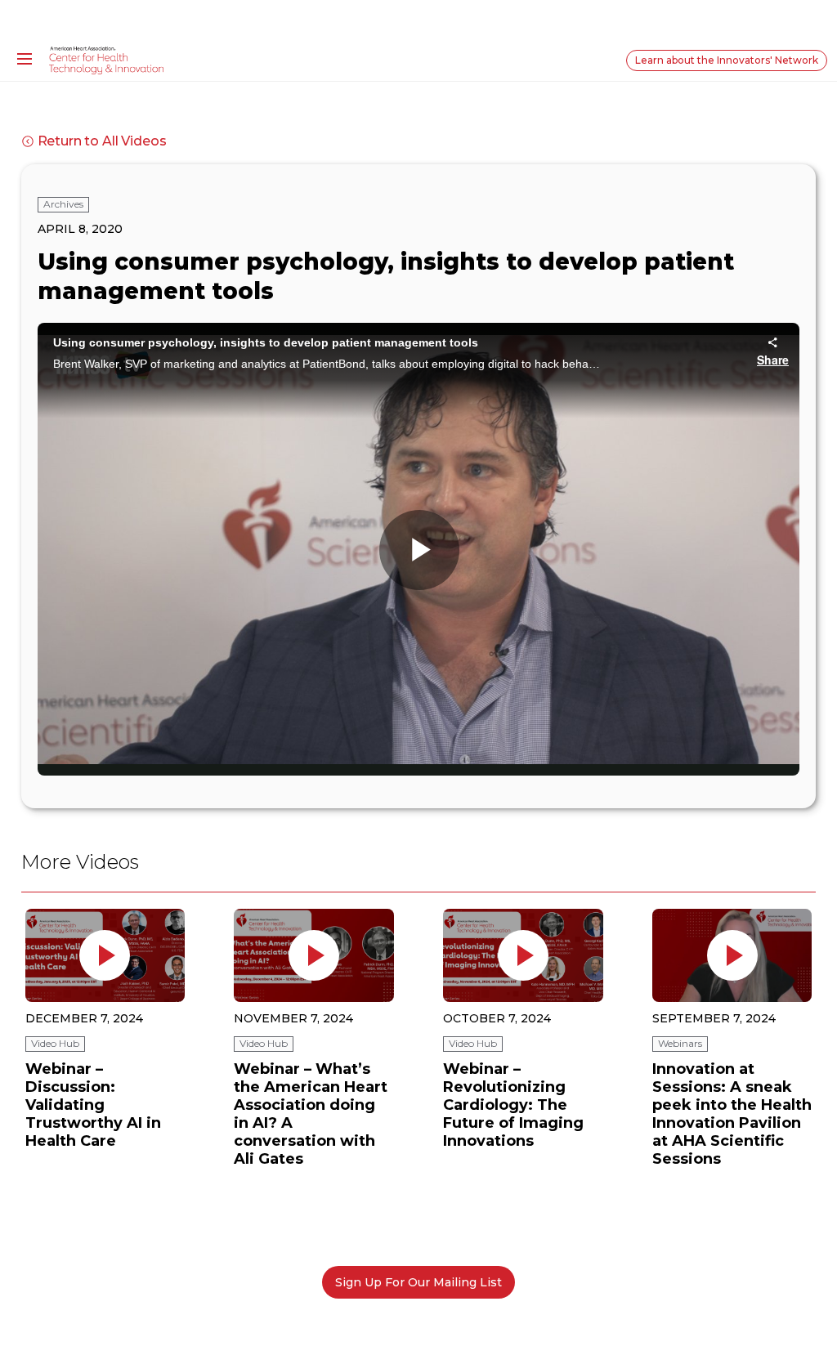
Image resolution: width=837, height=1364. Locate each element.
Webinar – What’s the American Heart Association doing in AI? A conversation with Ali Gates (310, 1114)
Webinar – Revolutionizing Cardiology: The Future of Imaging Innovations (513, 1105)
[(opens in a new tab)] (104, 955)
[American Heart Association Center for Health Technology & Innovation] (106, 59)
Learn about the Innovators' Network (726, 60)
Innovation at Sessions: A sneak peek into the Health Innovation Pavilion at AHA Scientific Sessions (732, 1114)
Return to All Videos (102, 141)
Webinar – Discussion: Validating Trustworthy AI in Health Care (93, 1105)
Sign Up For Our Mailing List (418, 1282)
